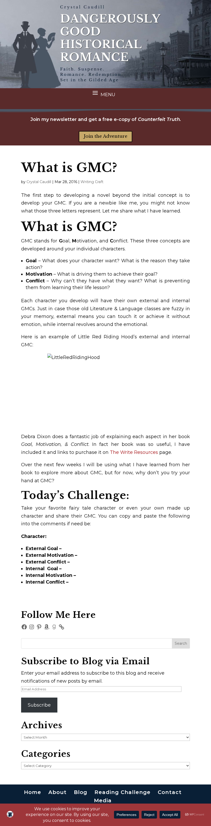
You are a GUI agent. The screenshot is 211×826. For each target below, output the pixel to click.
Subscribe (39, 705)
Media (103, 800)
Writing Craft (92, 181)
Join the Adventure (105, 136)
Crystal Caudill (39, 181)
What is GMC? (69, 167)
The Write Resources (134, 452)
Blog (80, 792)
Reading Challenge (122, 792)
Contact (170, 792)
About (57, 792)
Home (32, 792)
